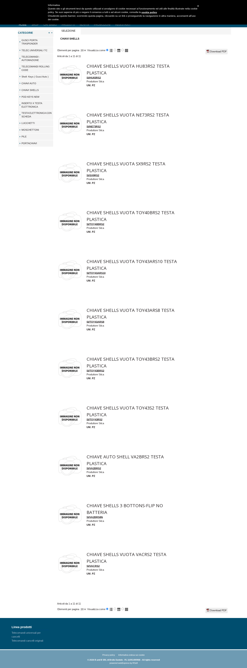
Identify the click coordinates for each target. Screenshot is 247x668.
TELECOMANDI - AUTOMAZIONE (31, 59)
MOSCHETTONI (30, 130)
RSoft (135, 663)
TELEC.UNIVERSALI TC (34, 50)
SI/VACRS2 (93, 565)
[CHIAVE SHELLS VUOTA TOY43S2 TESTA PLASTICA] (69, 405)
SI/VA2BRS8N (95, 517)
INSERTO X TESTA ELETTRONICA (32, 105)
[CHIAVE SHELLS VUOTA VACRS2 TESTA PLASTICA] (69, 552)
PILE (24, 136)
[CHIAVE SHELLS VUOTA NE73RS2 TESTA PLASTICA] (69, 112)
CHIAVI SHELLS (30, 90)
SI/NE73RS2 (94, 126)
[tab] (35, 42)
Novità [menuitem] (84, 24)
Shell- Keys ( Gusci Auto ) (35, 76)
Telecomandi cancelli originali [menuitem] (27, 640)
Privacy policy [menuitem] (108, 655)
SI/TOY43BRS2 (95, 370)
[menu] (30, 637)
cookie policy (149, 12)
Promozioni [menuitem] (102, 24)
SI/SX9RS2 (93, 175)
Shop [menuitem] (35, 24)
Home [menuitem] (23, 24)
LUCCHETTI (28, 123)
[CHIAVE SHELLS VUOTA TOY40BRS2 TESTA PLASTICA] (69, 210)
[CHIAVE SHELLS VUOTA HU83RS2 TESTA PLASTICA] (69, 64)
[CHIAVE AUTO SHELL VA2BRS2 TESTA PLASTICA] (69, 454)
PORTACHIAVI (29, 143)
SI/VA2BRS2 (94, 468)
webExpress (123, 663)
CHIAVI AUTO (29, 83)
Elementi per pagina (68, 50)
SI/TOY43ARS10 (96, 272)
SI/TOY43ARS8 (95, 321)
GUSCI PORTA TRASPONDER (30, 42)
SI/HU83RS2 (94, 77)
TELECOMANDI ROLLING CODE (36, 68)
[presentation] (68, 31)
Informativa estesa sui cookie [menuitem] (131, 655)
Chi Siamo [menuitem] (50, 24)
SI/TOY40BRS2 (95, 224)
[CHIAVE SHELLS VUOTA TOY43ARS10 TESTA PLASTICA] (69, 259)
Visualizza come (96, 50)
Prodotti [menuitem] (68, 24)
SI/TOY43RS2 (94, 419)
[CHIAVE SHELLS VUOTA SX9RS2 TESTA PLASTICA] (69, 161)
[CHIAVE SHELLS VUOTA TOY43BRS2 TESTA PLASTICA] (69, 357)
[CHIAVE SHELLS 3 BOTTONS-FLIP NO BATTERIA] (69, 503)
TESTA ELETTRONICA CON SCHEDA (37, 115)
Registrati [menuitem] (122, 24)
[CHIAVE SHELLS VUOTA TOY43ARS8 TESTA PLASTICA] (69, 308)
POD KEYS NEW (30, 97)
